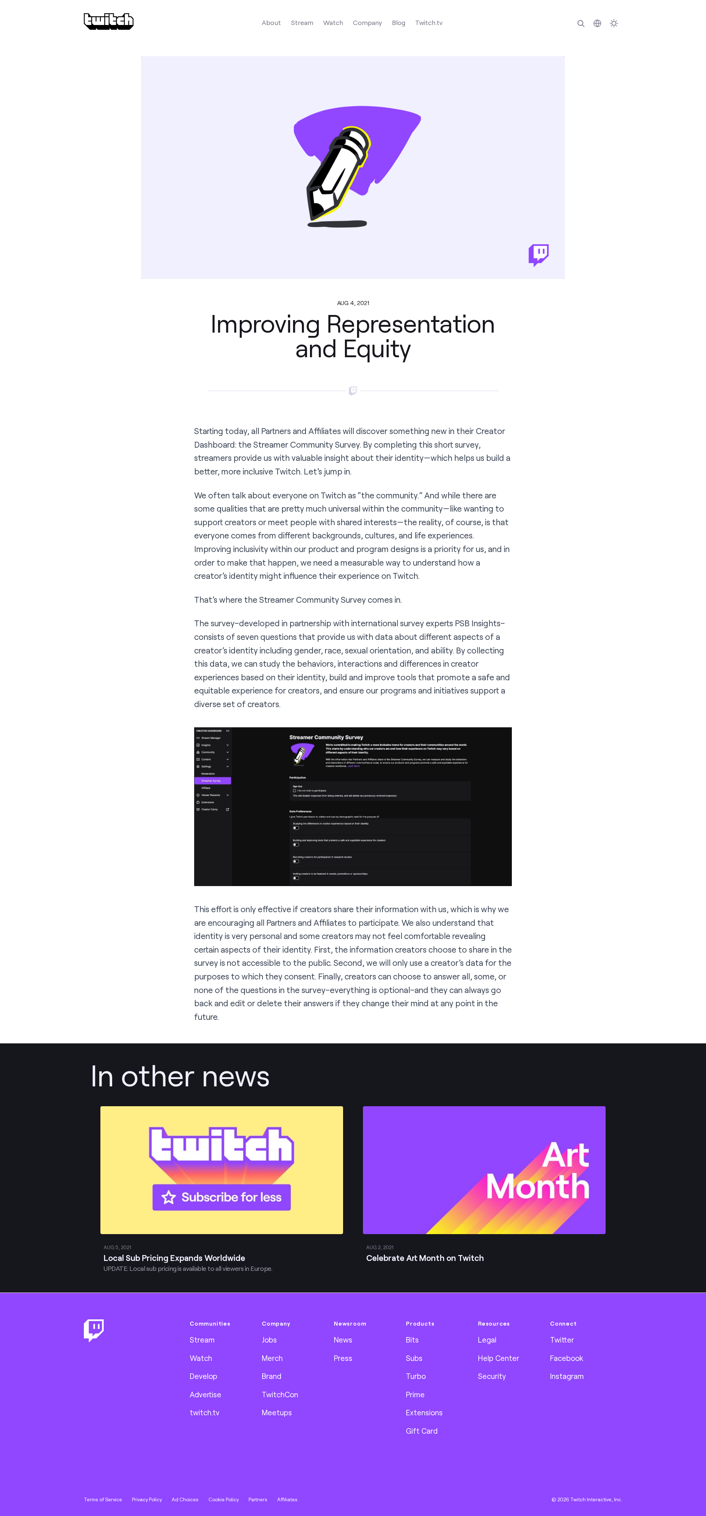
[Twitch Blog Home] (108, 21)
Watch (333, 22)
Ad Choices (185, 1499)
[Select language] (597, 23)
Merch (272, 1358)
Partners (258, 1499)
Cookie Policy (223, 1499)
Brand (271, 1376)
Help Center (498, 1358)
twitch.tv (205, 1412)
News (343, 1339)
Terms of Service (103, 1499)
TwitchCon (280, 1394)
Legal (487, 1339)
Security (492, 1376)
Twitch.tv (429, 22)
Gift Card (422, 1430)
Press (343, 1358)
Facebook (566, 1358)
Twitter (562, 1339)
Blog (398, 22)
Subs (414, 1358)
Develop (203, 1376)
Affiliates (287, 1499)
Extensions (424, 1412)
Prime (415, 1394)
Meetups (277, 1412)
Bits (412, 1339)
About (271, 22)
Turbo (416, 1376)
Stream (302, 22)
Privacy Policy (147, 1499)
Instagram (567, 1376)
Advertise (205, 1394)
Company (367, 22)
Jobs (269, 1339)
